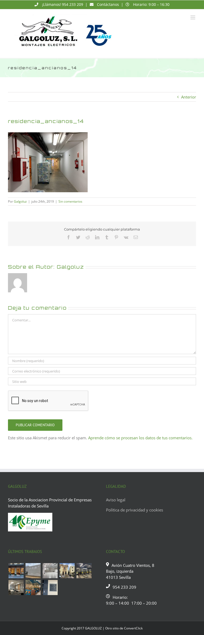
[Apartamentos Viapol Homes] (50, 587)
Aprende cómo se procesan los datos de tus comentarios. (140, 437)
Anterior (188, 97)
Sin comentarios (70, 201)
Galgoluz (20, 201)
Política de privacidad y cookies (134, 510)
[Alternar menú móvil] (193, 17)
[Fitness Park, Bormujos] (84, 570)
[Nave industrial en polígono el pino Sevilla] (50, 570)
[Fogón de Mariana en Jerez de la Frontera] (33, 587)
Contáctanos (108, 4)
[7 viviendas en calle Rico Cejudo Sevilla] (67, 570)
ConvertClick (133, 628)
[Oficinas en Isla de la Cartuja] (16, 587)
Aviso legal (115, 499)
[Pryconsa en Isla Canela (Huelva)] (33, 570)
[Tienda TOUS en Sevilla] (16, 570)
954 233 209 (72, 4)
